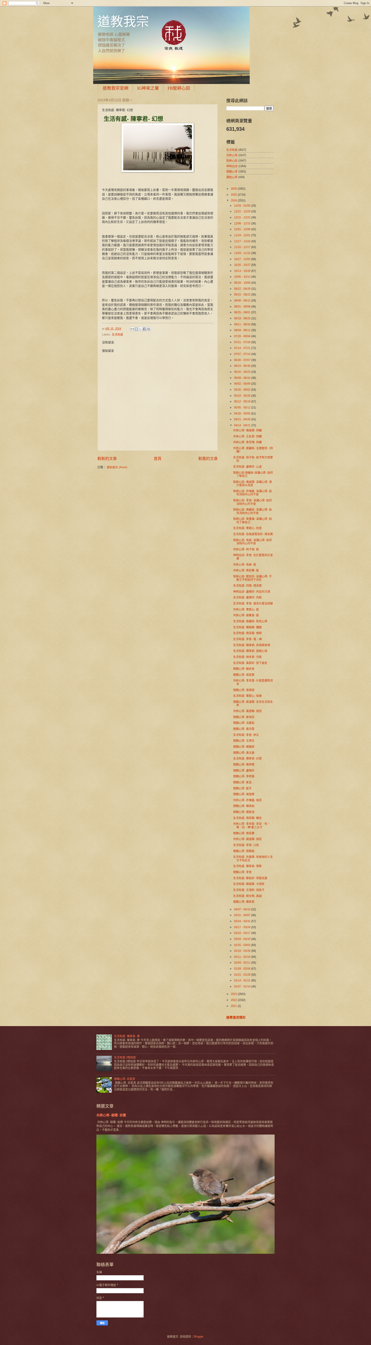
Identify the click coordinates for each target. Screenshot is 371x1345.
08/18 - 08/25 (242, 318)
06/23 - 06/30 (242, 365)
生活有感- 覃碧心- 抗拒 (247, 528)
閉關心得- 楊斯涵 (243, 811)
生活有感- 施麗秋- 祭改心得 (250, 621)
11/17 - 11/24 (242, 241)
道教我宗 (123, 21)
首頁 (157, 459)
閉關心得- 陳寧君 (243, 901)
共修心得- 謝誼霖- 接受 (247, 839)
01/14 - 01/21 (242, 980)
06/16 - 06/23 (242, 371)
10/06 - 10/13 (242, 276)
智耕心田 (231, 160)
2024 (234, 200)
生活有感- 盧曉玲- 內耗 (247, 597)
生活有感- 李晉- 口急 (246, 845)
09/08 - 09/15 (242, 300)
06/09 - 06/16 (242, 377)
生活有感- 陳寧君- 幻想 (247, 758)
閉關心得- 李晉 (242, 872)
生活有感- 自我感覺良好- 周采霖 (253, 534)
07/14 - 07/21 (242, 348)
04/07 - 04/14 (242, 909)
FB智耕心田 (179, 88)
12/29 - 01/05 (242, 205)
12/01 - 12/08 (242, 229)
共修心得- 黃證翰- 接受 (247, 711)
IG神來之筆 (148, 88)
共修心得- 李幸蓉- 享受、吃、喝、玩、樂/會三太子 (251, 825)
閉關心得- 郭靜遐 (243, 851)
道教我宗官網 (115, 88)
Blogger (198, 1336)
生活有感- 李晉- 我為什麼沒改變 (253, 603)
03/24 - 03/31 (242, 921)
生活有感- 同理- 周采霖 (247, 585)
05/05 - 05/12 (242, 407)
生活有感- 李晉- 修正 (246, 734)
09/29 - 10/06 (242, 282)
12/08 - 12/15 (242, 223)
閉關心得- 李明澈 (243, 776)
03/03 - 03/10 (242, 939)
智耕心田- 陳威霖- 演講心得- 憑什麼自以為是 (252, 483)
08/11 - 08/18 (242, 324)
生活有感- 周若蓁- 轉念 (247, 817)
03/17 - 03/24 (242, 927)
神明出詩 (231, 166)
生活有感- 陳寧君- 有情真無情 (251, 645)
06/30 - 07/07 (242, 360)
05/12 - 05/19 (242, 401)
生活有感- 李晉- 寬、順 (247, 639)
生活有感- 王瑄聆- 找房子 (249, 889)
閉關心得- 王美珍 (243, 740)
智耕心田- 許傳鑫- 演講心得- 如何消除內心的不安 (252, 492)
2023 (234, 994)
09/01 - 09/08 (242, 306)
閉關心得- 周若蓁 (243, 833)
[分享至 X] (140, 329)
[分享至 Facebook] (144, 329)
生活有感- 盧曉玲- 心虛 (247, 466)
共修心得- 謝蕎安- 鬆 (246, 615)
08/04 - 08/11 (242, 330)
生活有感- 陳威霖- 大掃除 (249, 883)
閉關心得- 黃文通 (243, 752)
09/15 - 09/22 (242, 294)
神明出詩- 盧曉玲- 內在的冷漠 (251, 591)
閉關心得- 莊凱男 (124, 1078)
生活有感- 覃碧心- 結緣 (247, 695)
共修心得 (231, 155)
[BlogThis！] (136, 329)
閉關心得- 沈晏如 (243, 722)
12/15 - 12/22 (242, 217)
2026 (234, 188)
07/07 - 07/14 (242, 354)
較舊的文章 (208, 459)
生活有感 (117, 334)
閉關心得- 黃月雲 (243, 728)
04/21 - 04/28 (242, 419)
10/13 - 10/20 (242, 271)
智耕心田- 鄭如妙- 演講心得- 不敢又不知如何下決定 (252, 578)
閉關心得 (231, 171)
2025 (234, 194)
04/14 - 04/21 (242, 425)
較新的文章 (107, 459)
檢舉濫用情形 (236, 1017)
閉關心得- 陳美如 (243, 805)
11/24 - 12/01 (242, 235)
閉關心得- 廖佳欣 (243, 717)
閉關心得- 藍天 (242, 788)
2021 (234, 1006)
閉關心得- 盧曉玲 (243, 770)
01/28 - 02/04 (242, 968)
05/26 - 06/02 (242, 389)
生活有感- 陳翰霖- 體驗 (247, 627)
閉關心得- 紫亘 (242, 782)
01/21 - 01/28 (242, 974)
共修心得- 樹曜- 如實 (111, 1115)
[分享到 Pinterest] (148, 329)
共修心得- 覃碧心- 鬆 (246, 609)
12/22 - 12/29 (242, 211)
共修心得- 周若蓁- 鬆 (246, 570)
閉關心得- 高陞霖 (243, 674)
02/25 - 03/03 (242, 945)
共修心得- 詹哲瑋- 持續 (247, 442)
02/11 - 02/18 (242, 956)
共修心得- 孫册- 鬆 (244, 564)
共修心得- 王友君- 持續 (247, 436)
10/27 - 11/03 (242, 259)
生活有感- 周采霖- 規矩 (247, 633)
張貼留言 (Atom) (117, 467)
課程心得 (231, 177)
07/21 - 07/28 (242, 342)
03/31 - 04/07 (242, 915)
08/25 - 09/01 (242, 312)
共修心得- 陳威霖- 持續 (247, 430)
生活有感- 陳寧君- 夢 (127, 1036)
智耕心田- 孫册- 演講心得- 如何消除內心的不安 (252, 541)
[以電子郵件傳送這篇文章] (132, 329)
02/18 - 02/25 (242, 950)
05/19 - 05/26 (242, 395)
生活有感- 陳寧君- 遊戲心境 (250, 650)
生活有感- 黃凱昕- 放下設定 (250, 662)
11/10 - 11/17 (242, 247)
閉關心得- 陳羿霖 (243, 764)
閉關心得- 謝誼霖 (243, 794)
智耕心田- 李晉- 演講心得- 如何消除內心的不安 (252, 502)
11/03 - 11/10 (242, 253)
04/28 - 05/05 (242, 413)
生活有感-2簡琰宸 (125, 1057)
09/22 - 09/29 (242, 288)
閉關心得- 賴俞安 (243, 668)
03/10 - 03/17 (242, 933)
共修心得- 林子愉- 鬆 (246, 549)
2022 (234, 1000)
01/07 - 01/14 (242, 986)
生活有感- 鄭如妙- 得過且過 (250, 878)
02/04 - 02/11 (242, 962)
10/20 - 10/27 (242, 265)
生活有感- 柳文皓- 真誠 (247, 895)
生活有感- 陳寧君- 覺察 (247, 866)
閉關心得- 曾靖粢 (243, 690)
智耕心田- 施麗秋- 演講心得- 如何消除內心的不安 (252, 511)
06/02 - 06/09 (242, 383)
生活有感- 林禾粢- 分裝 (247, 656)
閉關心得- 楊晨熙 (243, 746)
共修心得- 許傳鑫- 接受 (247, 800)
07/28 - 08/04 (242, 336)
